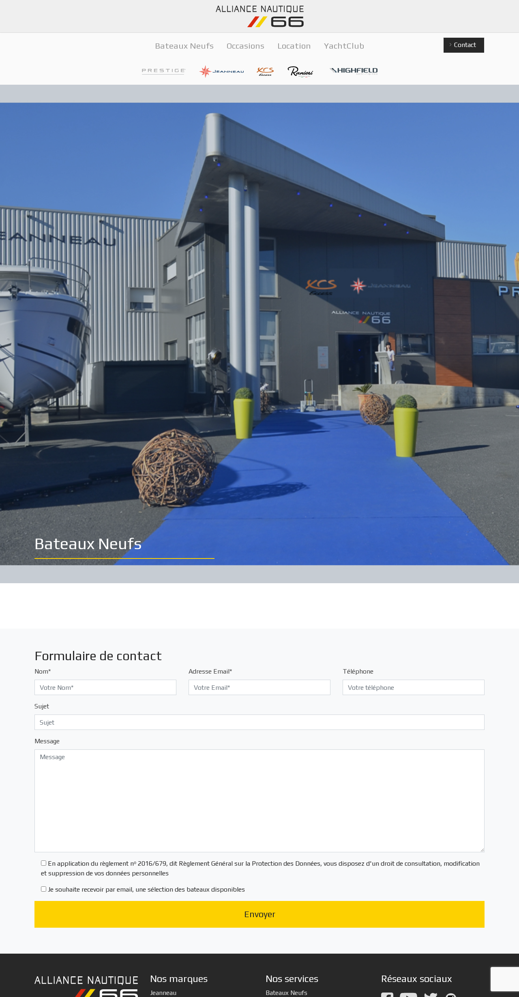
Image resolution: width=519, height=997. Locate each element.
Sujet (41, 706)
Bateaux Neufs (286, 993)
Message (47, 741)
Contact (464, 45)
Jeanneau (163, 993)
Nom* (42, 671)
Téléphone (358, 671)
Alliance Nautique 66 (259, 16)
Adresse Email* (210, 671)
